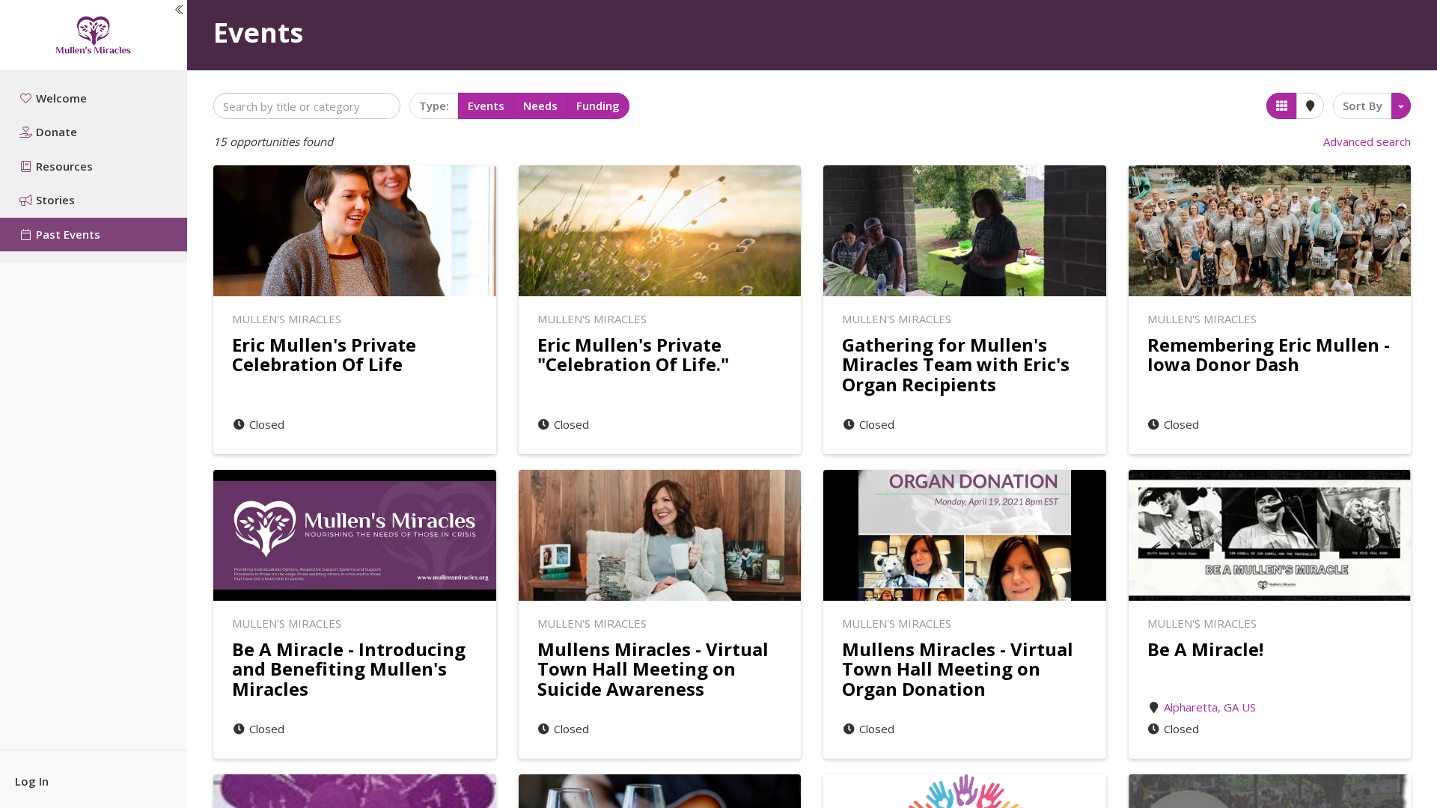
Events (486, 105)
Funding (598, 105)
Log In (32, 781)
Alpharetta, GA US (1210, 707)
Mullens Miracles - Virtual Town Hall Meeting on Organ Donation (957, 669)
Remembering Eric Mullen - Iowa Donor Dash (1268, 354)
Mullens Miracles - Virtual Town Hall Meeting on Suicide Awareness (653, 669)
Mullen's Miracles (286, 318)
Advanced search (1367, 141)
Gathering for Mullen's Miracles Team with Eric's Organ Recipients (956, 364)
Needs (540, 105)
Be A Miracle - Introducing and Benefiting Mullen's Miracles (349, 669)
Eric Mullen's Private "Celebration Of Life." (633, 354)
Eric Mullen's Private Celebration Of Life (324, 354)
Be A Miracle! (1205, 649)
